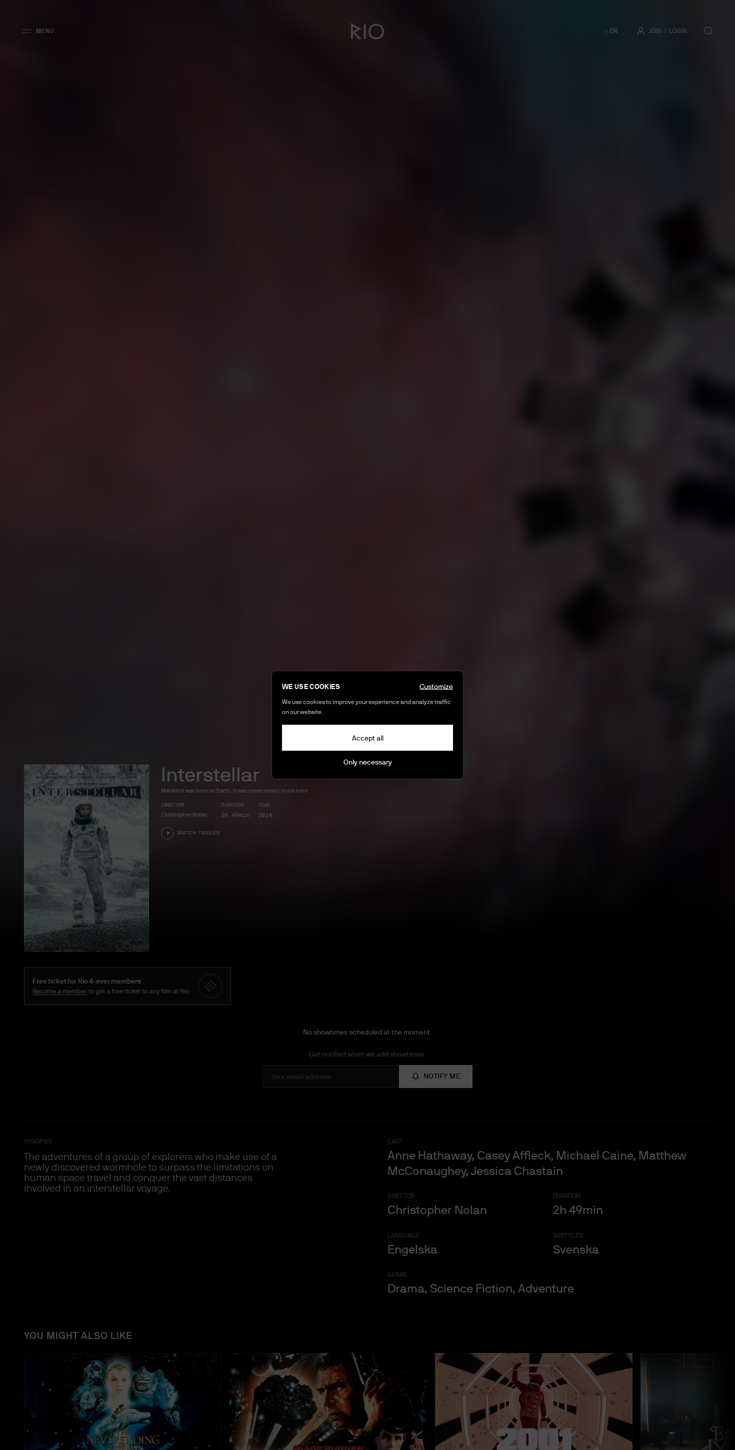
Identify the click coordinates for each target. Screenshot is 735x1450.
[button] (41, 31)
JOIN (655, 31)
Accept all (368, 738)
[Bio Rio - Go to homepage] (367, 31)
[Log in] (641, 31)
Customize (436, 686)
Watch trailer (199, 833)
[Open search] (708, 31)
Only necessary (368, 762)
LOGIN (678, 31)
